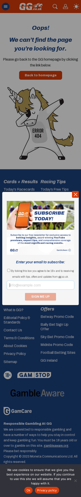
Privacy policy (47, 490)
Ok (29, 490)
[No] (75, 480)
